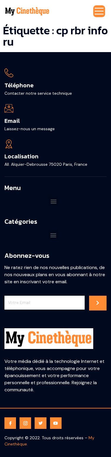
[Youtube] (56, 423)
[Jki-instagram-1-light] (25, 423)
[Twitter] (40, 423)
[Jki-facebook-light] (10, 423)
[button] (53, 201)
